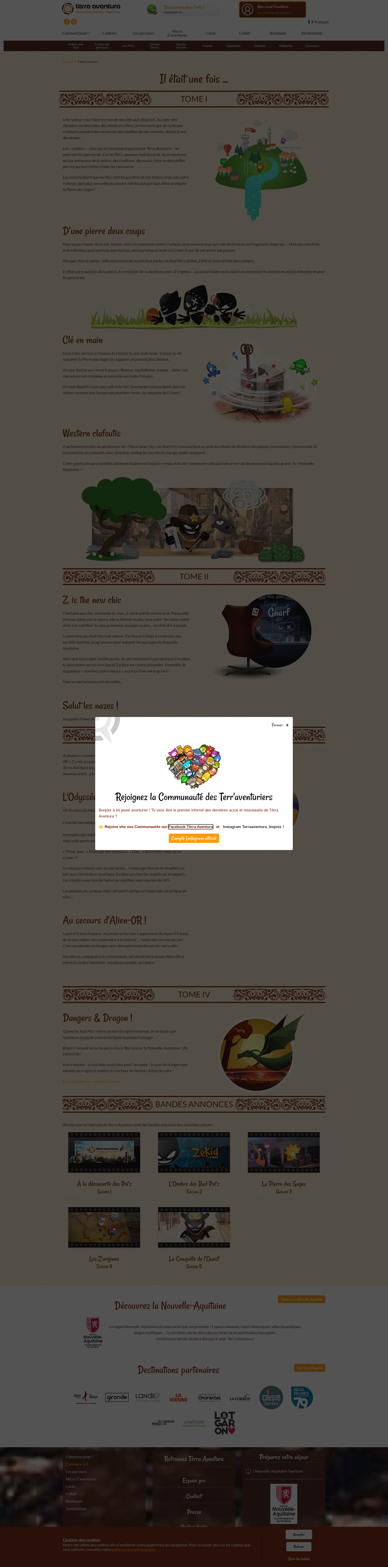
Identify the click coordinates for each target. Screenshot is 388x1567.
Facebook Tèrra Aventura (190, 827)
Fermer (278, 725)
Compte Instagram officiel (194, 838)
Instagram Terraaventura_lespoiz (252, 827)
